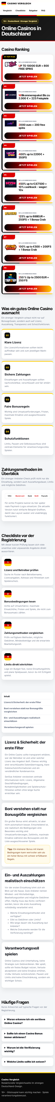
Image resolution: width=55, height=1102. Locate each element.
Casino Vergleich (19, 3)
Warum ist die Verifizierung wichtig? (22, 1049)
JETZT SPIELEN (28, 76)
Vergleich (7, 10)
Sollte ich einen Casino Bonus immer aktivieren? (23, 1035)
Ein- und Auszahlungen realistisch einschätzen (22, 719)
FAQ (43, 10)
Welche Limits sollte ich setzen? (26, 1061)
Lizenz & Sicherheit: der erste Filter (22, 702)
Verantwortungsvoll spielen (19, 727)
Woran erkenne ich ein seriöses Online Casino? (24, 1021)
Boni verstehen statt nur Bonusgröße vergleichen (23, 710)
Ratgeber (33, 10)
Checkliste (20, 10)
